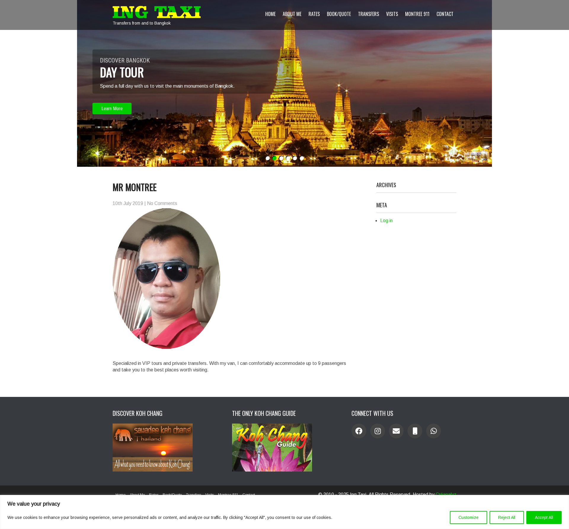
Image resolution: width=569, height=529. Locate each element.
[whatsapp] (433, 431)
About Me (292, 13)
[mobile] (414, 431)
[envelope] (396, 431)
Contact (445, 13)
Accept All (544, 517)
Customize (468, 517)
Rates (314, 13)
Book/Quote (339, 13)
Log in (386, 220)
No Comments (162, 203)
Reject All (506, 517)
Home (270, 13)
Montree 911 (417, 13)
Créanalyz (446, 494)
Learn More (112, 108)
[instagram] (377, 431)
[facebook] (358, 431)
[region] (284, 512)
